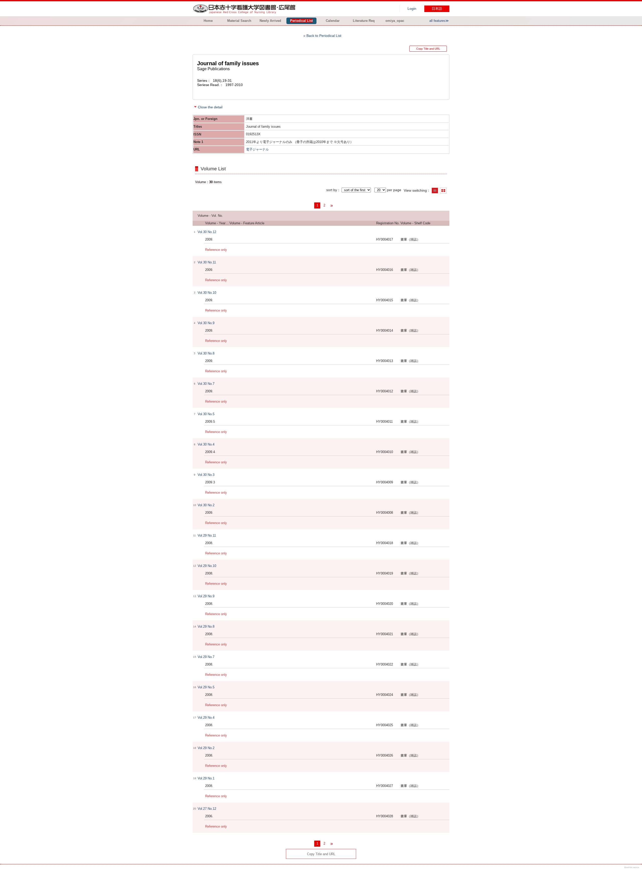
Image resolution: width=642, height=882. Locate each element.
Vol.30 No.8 (206, 353)
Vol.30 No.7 (206, 384)
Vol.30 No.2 (206, 505)
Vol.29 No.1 (206, 778)
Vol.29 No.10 (207, 566)
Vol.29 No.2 (206, 748)
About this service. (631, 867)
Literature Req (364, 21)
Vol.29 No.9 (206, 596)
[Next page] (331, 205)
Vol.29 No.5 (206, 687)
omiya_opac (394, 21)
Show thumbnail (443, 190)
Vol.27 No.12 (207, 809)
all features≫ (439, 21)
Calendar (333, 21)
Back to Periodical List (323, 36)
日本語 (437, 9)
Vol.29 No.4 (206, 717)
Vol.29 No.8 (206, 626)
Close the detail (210, 107)
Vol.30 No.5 (206, 414)
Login (412, 9)
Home (208, 21)
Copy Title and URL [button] (428, 48)
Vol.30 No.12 (207, 232)
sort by (331, 190)
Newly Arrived (270, 21)
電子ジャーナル (257, 149)
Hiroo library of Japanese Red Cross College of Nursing (245, 9)
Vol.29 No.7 (206, 657)
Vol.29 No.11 (207, 535)
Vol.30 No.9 (206, 323)
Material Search (239, 21)
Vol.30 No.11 (207, 262)
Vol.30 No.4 (206, 444)
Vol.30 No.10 (207, 293)
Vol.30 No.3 (206, 475)
